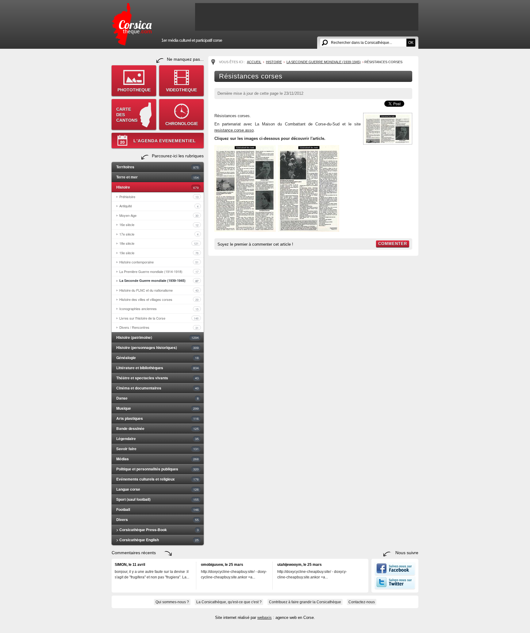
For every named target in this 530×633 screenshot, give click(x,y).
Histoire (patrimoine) (157, 337)
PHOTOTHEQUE (134, 89)
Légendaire (157, 438)
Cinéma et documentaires (157, 388)
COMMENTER (392, 243)
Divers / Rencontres (158, 327)
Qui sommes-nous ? (172, 602)
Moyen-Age (158, 215)
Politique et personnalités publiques (157, 469)
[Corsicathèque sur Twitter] (394, 587)
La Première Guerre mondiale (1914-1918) (158, 271)
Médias (157, 459)
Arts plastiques (157, 418)
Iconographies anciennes (158, 308)
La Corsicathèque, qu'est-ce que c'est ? (229, 602)
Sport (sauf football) (157, 499)
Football (157, 509)
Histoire (157, 187)
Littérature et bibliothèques (157, 367)
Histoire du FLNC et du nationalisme (158, 290)
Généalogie (157, 357)
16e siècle (158, 224)
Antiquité (158, 205)
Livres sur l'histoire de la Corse (158, 318)
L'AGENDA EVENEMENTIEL (164, 140)
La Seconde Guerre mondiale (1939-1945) (158, 280)
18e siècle (158, 243)
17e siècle (158, 234)
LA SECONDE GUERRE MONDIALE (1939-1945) (323, 62)
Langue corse (157, 489)
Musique (157, 408)
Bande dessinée (157, 428)
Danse (157, 398)
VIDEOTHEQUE (181, 89)
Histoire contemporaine (158, 261)
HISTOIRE (274, 62)
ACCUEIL (254, 62)
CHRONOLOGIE (181, 123)
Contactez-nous (361, 602)
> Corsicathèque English (157, 540)
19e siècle (158, 252)
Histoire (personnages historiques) (157, 347)
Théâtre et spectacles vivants (157, 378)
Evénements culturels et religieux (157, 479)
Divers (157, 519)
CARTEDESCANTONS (126, 115)
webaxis (264, 617)
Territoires (157, 167)
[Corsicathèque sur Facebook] (394, 574)
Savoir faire (157, 448)
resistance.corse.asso (234, 130)
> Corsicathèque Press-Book (157, 529)
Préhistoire (158, 196)
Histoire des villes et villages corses (158, 299)
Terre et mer (157, 177)
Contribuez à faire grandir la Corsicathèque (305, 602)
